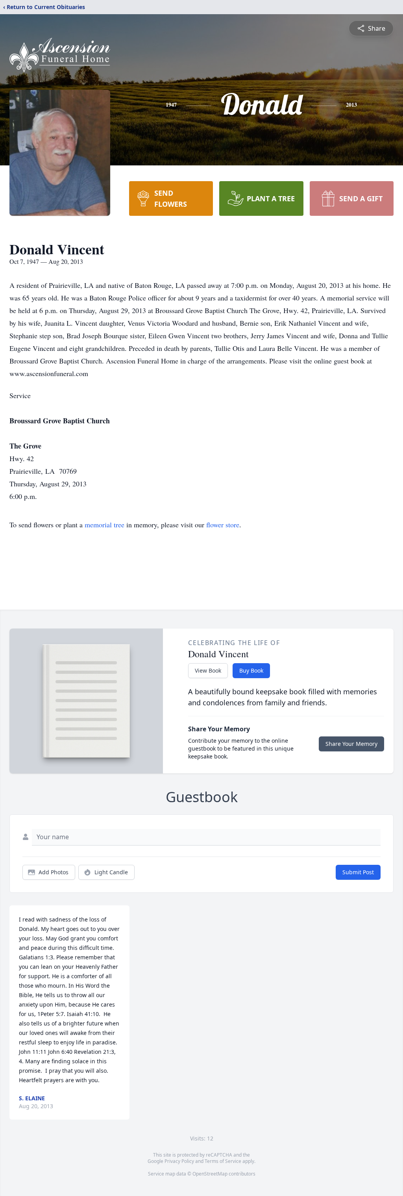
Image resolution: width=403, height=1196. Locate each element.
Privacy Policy (179, 1161)
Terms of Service (223, 1161)
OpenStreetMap (209, 1173)
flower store (222, 524)
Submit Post (358, 872)
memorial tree (104, 524)
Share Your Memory (351, 743)
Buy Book (251, 670)
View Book (208, 670)
